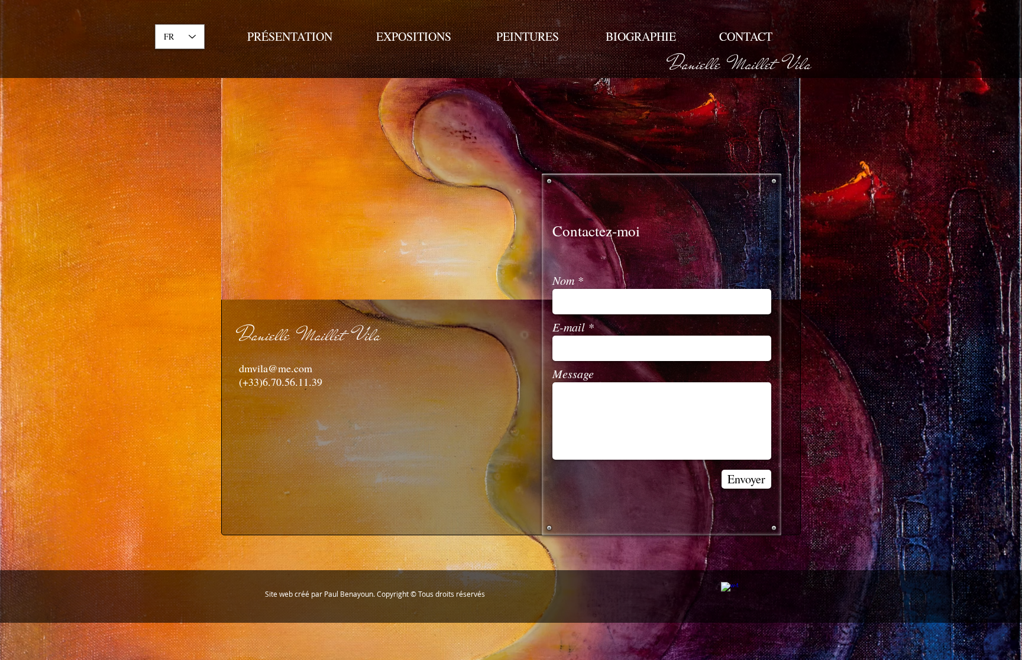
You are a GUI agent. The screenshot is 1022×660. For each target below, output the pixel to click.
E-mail (568, 327)
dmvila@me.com (275, 368)
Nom (563, 280)
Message (573, 373)
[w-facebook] (730, 591)
